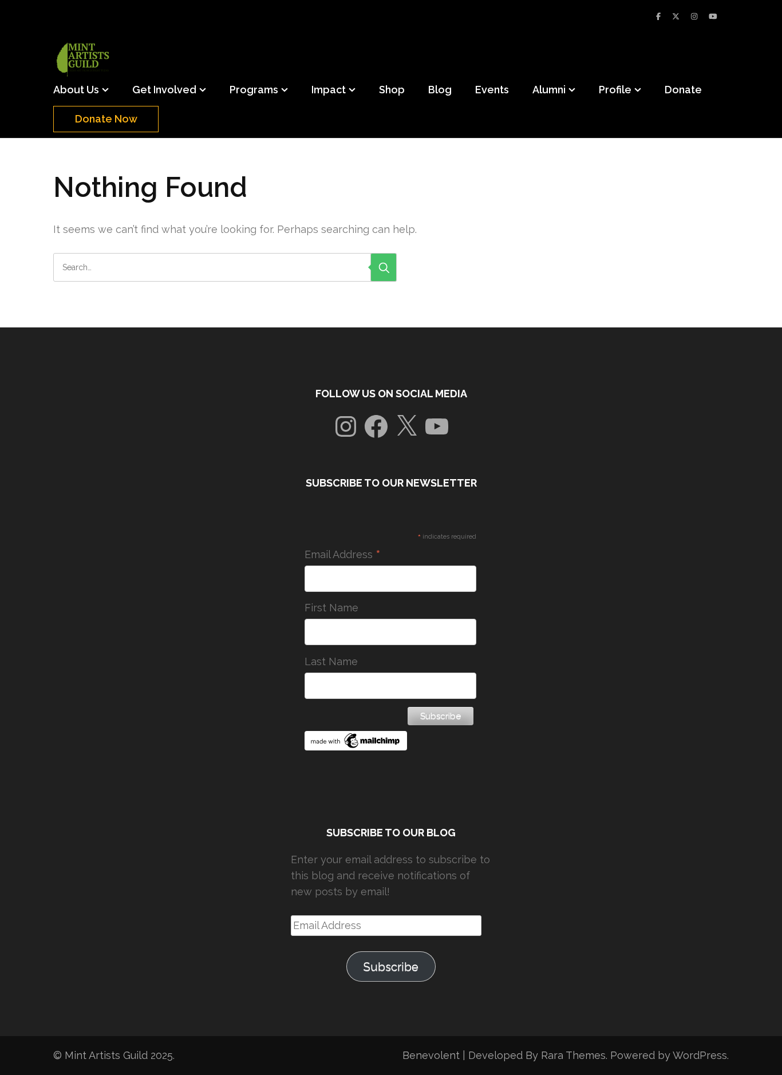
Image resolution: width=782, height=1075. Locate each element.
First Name (331, 608)
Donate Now (106, 119)
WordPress (700, 1055)
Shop (392, 90)
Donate (683, 90)
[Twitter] (676, 16)
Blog (440, 90)
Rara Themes (573, 1055)
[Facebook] (658, 16)
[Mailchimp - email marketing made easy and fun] (356, 747)
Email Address (343, 555)
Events (492, 90)
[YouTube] (713, 16)
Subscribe (391, 967)
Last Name (331, 661)
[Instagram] (694, 16)
